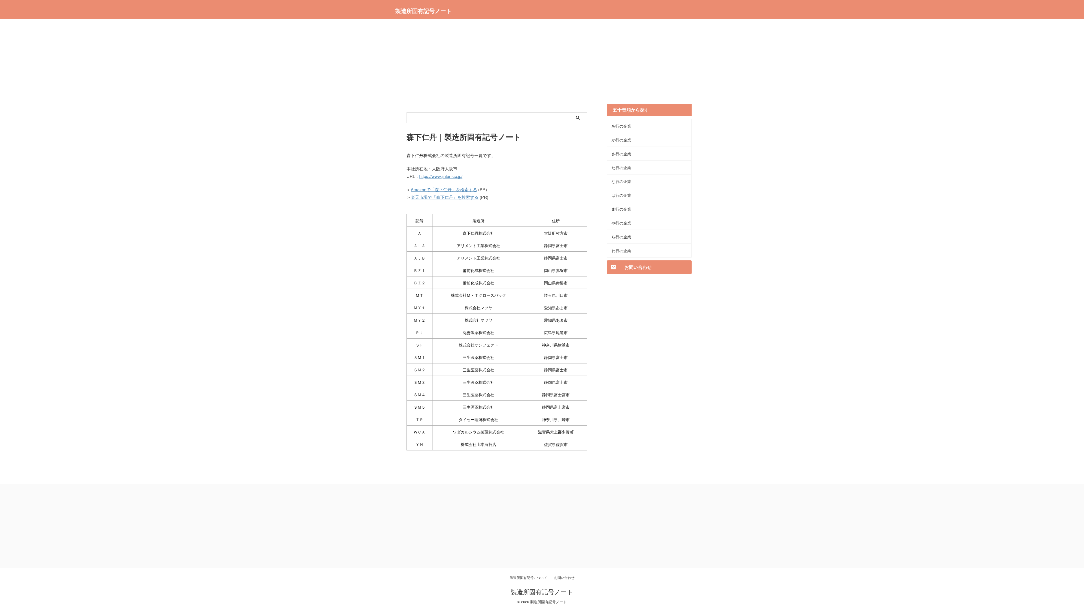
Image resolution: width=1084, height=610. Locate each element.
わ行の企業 (621, 250)
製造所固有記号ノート (423, 10)
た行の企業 (621, 167)
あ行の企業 (621, 126)
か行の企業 (621, 140)
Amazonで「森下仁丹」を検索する (444, 189)
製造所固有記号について (528, 577)
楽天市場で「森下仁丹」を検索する (444, 197)
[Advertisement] (542, 64)
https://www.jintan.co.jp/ (440, 176)
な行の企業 (621, 181)
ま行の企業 (621, 209)
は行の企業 (621, 195)
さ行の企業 (621, 153)
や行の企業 (621, 223)
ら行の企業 (621, 236)
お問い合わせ (564, 577)
